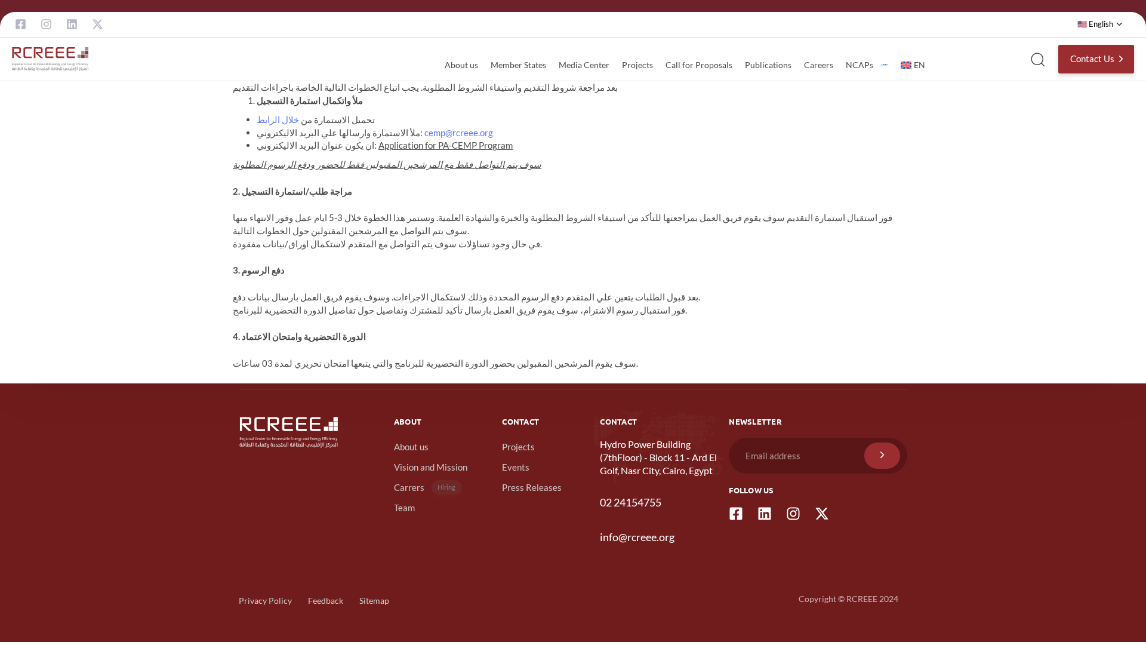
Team (404, 507)
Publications (768, 65)
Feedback (325, 600)
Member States (518, 65)
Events (515, 467)
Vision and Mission (430, 467)
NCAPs (859, 65)
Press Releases (532, 487)
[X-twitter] (97, 24)
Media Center (584, 65)
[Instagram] (46, 24)
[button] (1100, 24)
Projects (637, 65)
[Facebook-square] (20, 24)
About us (461, 65)
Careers (818, 65)
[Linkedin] (72, 24)
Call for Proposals (699, 65)
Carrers (425, 487)
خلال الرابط (278, 119)
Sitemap (374, 600)
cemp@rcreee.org (458, 132)
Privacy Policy (265, 600)
